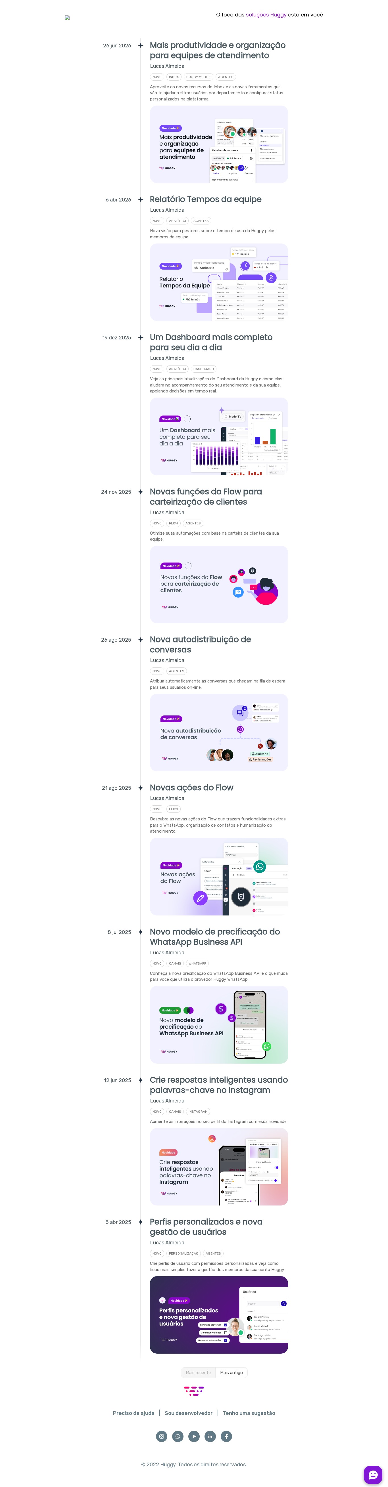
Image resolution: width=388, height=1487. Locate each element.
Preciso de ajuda (134, 1413)
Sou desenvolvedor (189, 1413)
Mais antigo (231, 1372)
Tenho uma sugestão (249, 1413)
